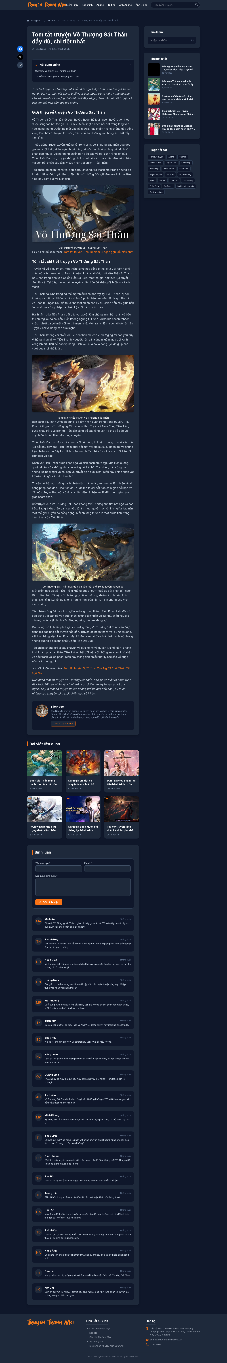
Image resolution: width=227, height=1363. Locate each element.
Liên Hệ (93, 1332)
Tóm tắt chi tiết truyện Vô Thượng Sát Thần (57, 76)
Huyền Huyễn (156, 174)
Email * (88, 863)
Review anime (156, 192)
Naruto (163, 180)
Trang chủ (36, 20)
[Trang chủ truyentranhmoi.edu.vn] (46, 5)
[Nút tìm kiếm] (196, 4)
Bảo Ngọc (41, 49)
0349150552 (156, 1344)
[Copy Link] (20, 65)
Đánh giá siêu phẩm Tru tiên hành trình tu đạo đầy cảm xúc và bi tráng (121, 784)
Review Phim (156, 163)
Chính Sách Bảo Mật (99, 1328)
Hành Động (188, 180)
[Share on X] (20, 57)
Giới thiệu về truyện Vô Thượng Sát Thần (55, 71)
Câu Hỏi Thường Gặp (100, 1337)
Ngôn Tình (171, 163)
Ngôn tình (87, 4)
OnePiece (184, 168)
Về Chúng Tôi (96, 1341)
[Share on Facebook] (20, 49)
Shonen (182, 157)
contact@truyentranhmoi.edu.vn (166, 1339)
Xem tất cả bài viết (63, 723)
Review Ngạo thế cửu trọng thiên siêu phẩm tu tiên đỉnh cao (43, 830)
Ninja (152, 180)
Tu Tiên (170, 174)
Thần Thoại (169, 168)
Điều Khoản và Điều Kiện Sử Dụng (106, 1345)
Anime (100, 4)
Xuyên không (185, 174)
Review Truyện (156, 157)
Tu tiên (112, 4)
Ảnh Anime (125, 4)
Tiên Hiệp (154, 168)
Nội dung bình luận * (46, 876)
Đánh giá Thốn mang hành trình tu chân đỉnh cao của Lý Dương (44, 784)
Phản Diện (154, 186)
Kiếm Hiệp (72, 4)
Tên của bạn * (42, 863)
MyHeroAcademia (185, 186)
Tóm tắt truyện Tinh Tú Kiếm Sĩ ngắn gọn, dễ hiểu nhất (98, 251)
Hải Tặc (174, 180)
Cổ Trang (168, 186)
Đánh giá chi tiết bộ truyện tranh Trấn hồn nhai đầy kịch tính (82, 784)
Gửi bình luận (51, 902)
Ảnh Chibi (141, 4)
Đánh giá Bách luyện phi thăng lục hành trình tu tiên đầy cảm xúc (83, 830)
